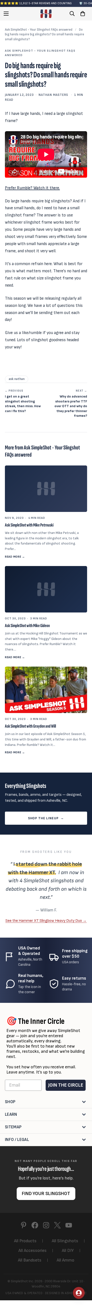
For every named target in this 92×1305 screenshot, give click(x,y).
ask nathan (17, 379)
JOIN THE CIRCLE (65, 1085)
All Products (25, 1240)
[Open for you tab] (79, 1293)
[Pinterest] (23, 1225)
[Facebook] (34, 1225)
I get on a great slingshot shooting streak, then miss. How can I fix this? (23, 401)
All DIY (68, 1250)
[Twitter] (57, 1225)
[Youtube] (68, 1225)
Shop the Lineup (46, 818)
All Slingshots (65, 1240)
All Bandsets (29, 1260)
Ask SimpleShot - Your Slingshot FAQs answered (38, 30)
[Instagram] (46, 1225)
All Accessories (32, 1250)
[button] (82, 13)
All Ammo (65, 1260)
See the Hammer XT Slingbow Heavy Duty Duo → (46, 920)
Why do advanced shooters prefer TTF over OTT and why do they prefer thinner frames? (70, 403)
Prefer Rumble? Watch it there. (32, 188)
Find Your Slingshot (46, 1194)
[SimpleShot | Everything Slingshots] (46, 14)
